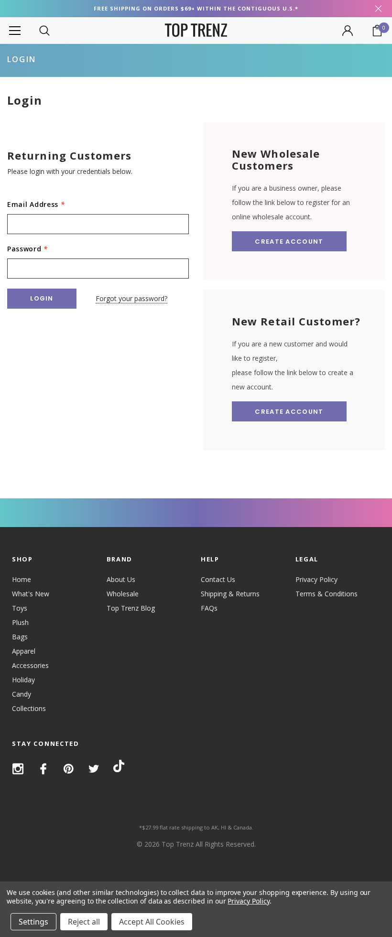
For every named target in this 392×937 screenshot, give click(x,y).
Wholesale (123, 593)
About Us (121, 579)
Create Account (289, 241)
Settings (33, 921)
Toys (19, 608)
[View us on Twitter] (94, 769)
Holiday (23, 679)
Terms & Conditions (326, 593)
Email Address (36, 204)
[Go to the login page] (347, 30)
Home (21, 579)
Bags (20, 636)
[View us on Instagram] (18, 769)
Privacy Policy (316, 579)
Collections (29, 708)
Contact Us (218, 579)
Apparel (23, 651)
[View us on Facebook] (43, 769)
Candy (21, 694)
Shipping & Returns (230, 593)
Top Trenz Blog (131, 608)
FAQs (209, 608)
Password (27, 248)
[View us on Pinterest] (69, 769)
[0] (377, 30)
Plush (20, 622)
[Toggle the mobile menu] (15, 30)
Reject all (84, 921)
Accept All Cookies (152, 921)
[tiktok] (118, 767)
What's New (30, 593)
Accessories (30, 665)
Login (21, 59)
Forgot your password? (131, 298)
